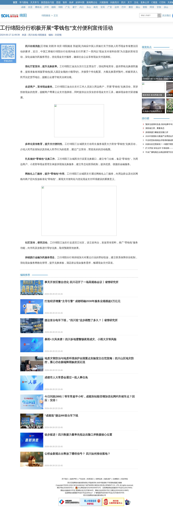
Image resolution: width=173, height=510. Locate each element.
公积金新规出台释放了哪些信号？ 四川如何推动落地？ (77, 453)
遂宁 (74, 7)
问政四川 (114, 2)
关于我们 (65, 479)
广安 (110, 7)
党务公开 (145, 2)
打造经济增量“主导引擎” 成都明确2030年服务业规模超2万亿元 (82, 301)
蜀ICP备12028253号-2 (65, 488)
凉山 (166, 7)
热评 (71, 2)
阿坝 (152, 7)
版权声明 (73, 479)
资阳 (145, 7)
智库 (65, 2)
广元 (67, 7)
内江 (81, 7)
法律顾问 (116, 479)
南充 (96, 7)
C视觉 (154, 2)
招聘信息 (99, 479)
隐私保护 (107, 479)
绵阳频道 (46, 15)
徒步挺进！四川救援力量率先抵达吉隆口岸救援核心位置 (78, 434)
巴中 (124, 7)
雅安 (131, 7)
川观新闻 (103, 2)
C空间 (162, 2)
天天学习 (34, 2)
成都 (23, 7)
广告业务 (82, 479)
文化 (136, 2)
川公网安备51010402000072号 (89, 488)
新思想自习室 (47, 2)
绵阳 (60, 7)
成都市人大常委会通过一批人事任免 (66, 377)
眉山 (138, 7)
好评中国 (80, 2)
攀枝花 (38, 7)
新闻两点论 (91, 2)
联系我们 (90, 479)
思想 (58, 2)
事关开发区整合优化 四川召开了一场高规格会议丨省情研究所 (81, 282)
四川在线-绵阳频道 (37, 35)
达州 (117, 7)
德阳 (53, 7)
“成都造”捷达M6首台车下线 (61, 415)
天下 (130, 2)
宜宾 (103, 7)
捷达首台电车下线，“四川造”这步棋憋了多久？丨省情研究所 (81, 320)
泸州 (46, 7)
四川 (123, 2)
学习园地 (23, 2)
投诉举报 (124, 479)
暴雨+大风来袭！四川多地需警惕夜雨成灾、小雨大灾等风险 (81, 339)
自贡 (30, 7)
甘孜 (159, 7)
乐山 (88, 7)
